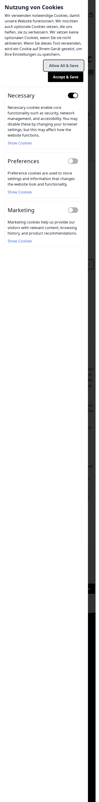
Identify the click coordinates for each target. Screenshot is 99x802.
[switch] (73, 95)
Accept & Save (65, 77)
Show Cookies (20, 143)
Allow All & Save (63, 65)
